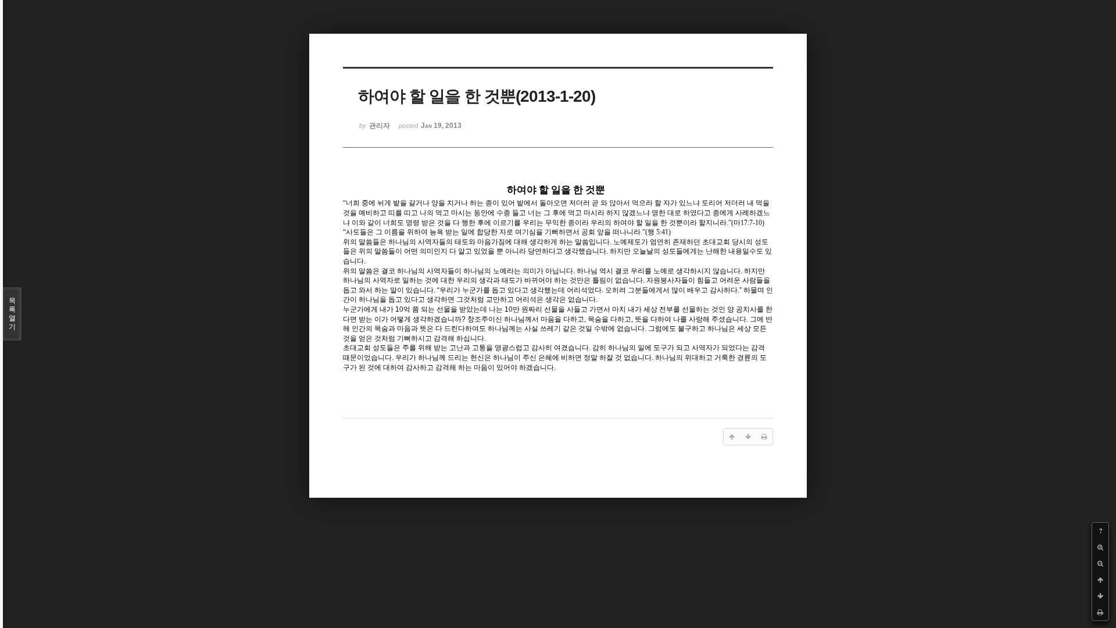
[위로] (1100, 580)
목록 (12, 314)
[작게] (1100, 563)
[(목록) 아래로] (1100, 596)
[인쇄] (1100, 612)
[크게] (1100, 547)
